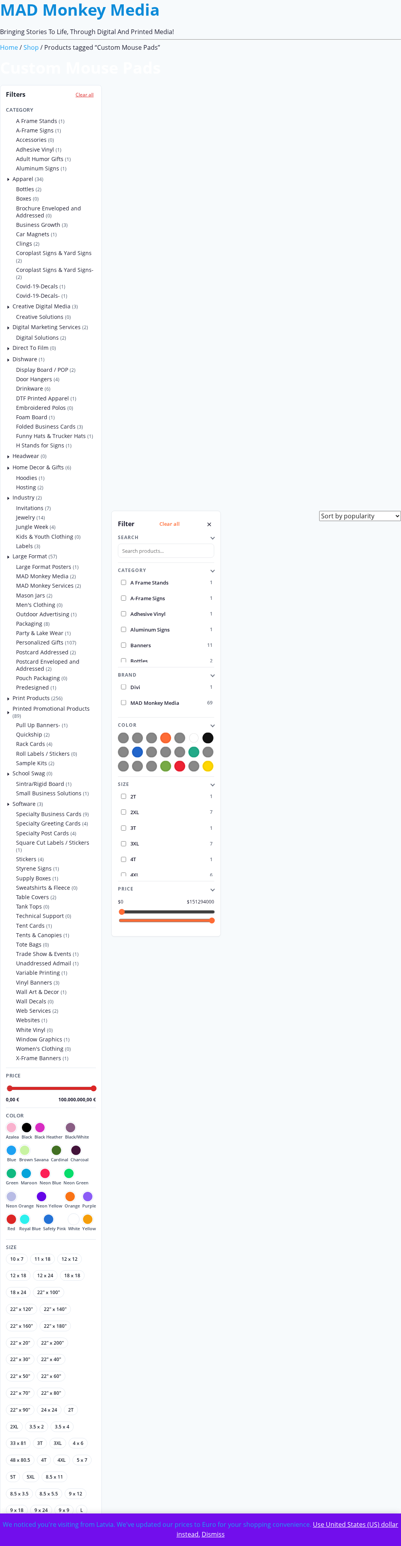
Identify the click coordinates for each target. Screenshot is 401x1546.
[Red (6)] (179, 766)
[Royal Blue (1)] (179, 738)
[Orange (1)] (165, 738)
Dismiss (213, 1534)
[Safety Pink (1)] (193, 766)
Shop (31, 47)
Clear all (85, 94)
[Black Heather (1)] (137, 738)
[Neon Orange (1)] (137, 766)
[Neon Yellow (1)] (151, 766)
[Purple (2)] (165, 766)
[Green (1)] (193, 752)
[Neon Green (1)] (123, 766)
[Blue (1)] (137, 752)
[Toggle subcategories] (8, 178)
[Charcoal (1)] (179, 752)
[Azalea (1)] (123, 738)
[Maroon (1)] (151, 738)
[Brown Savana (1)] (151, 752)
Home (9, 47)
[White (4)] (193, 738)
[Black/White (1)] (123, 752)
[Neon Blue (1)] (207, 752)
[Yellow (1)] (207, 766)
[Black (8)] (207, 738)
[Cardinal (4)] (165, 752)
